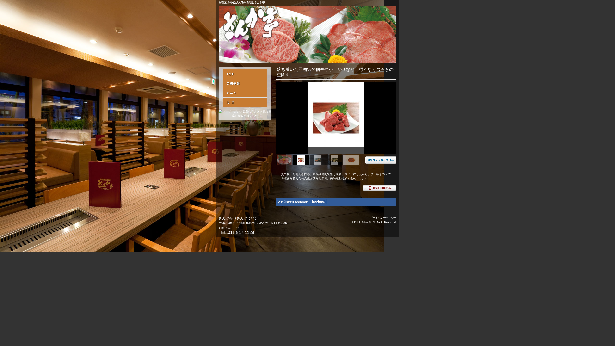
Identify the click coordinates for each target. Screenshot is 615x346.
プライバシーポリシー (383, 217)
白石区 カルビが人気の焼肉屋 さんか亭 (242, 2)
